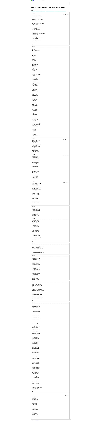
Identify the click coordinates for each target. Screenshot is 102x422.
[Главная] (32, 0)
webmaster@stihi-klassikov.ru (36, 420)
